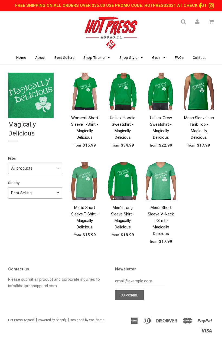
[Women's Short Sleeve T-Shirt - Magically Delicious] (85, 92)
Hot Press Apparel (21, 320)
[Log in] (197, 21)
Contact (199, 58)
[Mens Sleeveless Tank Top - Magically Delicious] (199, 92)
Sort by (13, 182)
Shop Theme (94, 58)
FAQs (179, 58)
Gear (156, 58)
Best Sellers (64, 58)
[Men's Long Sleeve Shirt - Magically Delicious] (123, 181)
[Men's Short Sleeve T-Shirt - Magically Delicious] (85, 181)
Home (21, 58)
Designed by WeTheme (87, 320)
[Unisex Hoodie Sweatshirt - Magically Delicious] (123, 92)
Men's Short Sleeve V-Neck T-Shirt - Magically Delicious (161, 220)
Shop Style (129, 58)
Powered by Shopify (52, 320)
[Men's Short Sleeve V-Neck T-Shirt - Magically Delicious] (161, 181)
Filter (12, 158)
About (40, 58)
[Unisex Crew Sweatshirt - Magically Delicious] (161, 92)
